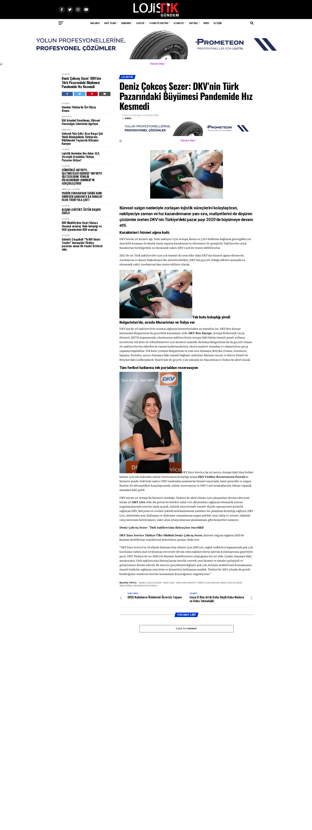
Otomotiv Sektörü (159, 23)
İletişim (218, 23)
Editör (128, 118)
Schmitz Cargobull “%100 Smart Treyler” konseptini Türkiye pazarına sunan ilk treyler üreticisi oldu (82, 244)
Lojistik (140, 23)
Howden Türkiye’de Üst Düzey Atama (79, 108)
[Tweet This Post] (80, 94)
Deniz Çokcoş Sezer (151, 583)
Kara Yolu (67, 130)
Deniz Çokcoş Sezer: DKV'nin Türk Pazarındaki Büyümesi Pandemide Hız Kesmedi (81, 82)
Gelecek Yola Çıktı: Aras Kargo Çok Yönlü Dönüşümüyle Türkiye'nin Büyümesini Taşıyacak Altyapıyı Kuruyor (82, 138)
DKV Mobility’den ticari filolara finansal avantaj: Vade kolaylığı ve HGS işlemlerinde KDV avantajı (82, 226)
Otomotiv (179, 23)
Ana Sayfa (95, 23)
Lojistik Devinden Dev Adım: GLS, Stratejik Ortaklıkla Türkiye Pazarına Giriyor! (81, 157)
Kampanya (126, 23)
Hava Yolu (67, 117)
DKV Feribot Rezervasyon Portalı (139, 586)
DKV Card (170, 583)
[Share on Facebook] (67, 94)
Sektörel (193, 23)
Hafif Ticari (110, 23)
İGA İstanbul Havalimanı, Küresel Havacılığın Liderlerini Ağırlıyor (81, 122)
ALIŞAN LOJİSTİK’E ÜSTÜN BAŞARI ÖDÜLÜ (81, 211)
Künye (206, 23)
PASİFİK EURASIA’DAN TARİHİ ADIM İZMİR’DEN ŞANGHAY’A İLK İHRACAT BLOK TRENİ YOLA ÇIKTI (82, 196)
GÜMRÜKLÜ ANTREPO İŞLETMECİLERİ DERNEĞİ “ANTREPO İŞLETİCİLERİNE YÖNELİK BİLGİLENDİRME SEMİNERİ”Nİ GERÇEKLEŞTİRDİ (82, 176)
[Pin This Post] (92, 94)
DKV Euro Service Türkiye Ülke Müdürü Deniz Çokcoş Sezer (209, 583)
